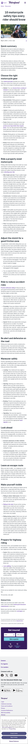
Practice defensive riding (8, 287)
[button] (26, 41)
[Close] (25, 718)
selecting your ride (9, 172)
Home (2, 6)
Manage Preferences (14, 741)
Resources (8, 6)
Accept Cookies (14, 733)
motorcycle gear (8, 81)
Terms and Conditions (7, 727)
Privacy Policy (12, 728)
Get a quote (14, 639)
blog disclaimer (20, 620)
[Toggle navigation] (25, 2)
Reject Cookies (14, 737)
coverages (20, 611)
